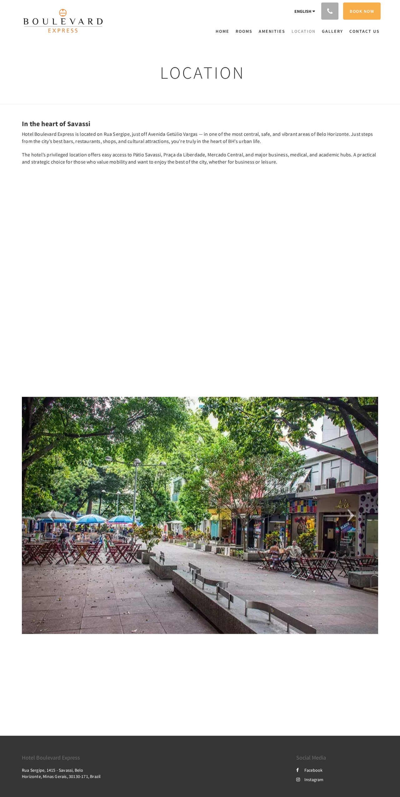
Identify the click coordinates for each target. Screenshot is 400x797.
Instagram (313, 779)
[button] (48, 515)
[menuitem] (224, 31)
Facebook (313, 770)
